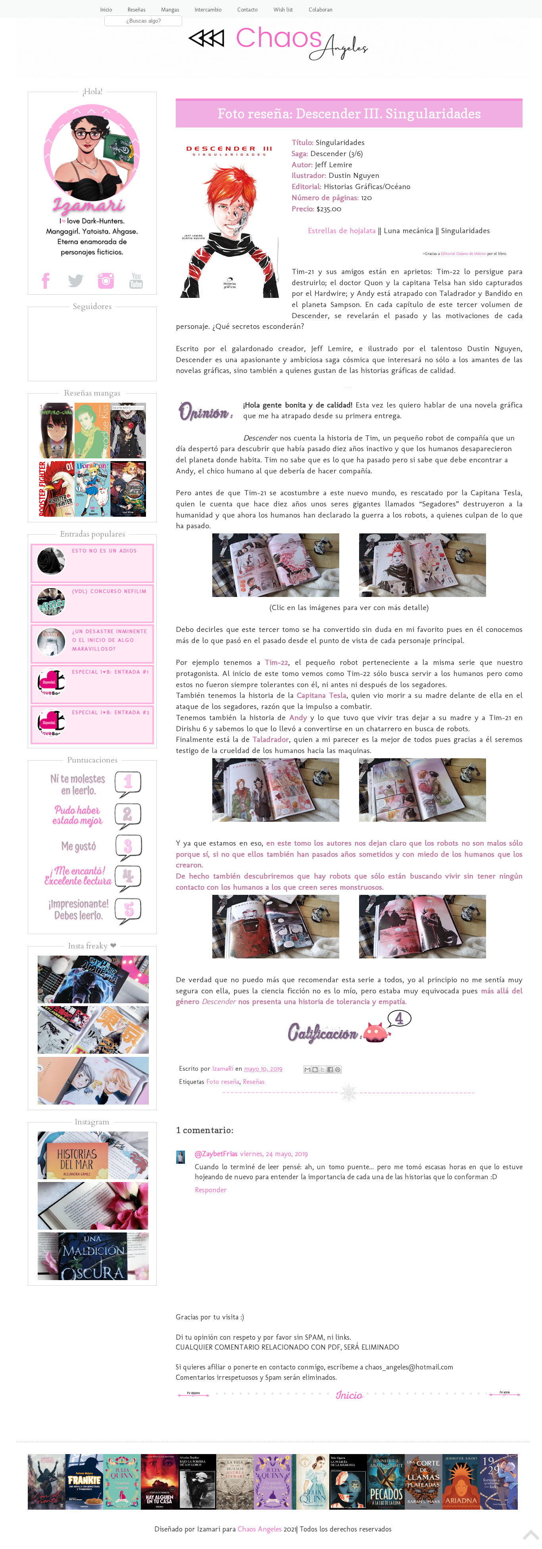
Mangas (170, 9)
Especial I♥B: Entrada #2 (111, 712)
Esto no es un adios (104, 551)
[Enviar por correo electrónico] (307, 1070)
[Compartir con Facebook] (330, 1070)
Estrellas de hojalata (342, 230)
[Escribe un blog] (315, 1070)
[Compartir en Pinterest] (338, 1070)
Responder (211, 1190)
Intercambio (208, 9)
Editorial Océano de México (463, 253)
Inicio (106, 9)
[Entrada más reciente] (193, 1394)
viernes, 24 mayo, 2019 (274, 1153)
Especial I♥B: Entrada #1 (110, 672)
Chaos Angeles (260, 1529)
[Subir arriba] (531, 1537)
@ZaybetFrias (216, 1153)
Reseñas (136, 9)
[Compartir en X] (323, 1070)
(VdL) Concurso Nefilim (109, 591)
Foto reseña (222, 1081)
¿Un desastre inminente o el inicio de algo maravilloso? (109, 639)
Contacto (247, 9)
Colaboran (321, 9)
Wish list (283, 9)
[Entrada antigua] (505, 1394)
